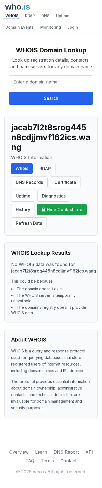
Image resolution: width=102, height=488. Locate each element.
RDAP (30, 15)
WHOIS (11, 15)
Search (51, 98)
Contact (68, 460)
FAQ (30, 460)
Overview (19, 452)
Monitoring (50, 27)
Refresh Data (29, 223)
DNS (45, 15)
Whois (22, 168)
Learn (41, 452)
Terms (47, 460)
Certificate (65, 182)
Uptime (62, 15)
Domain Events (19, 27)
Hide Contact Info (64, 209)
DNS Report (66, 452)
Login (72, 27)
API (89, 452)
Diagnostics (54, 196)
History (23, 209)
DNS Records (29, 182)
